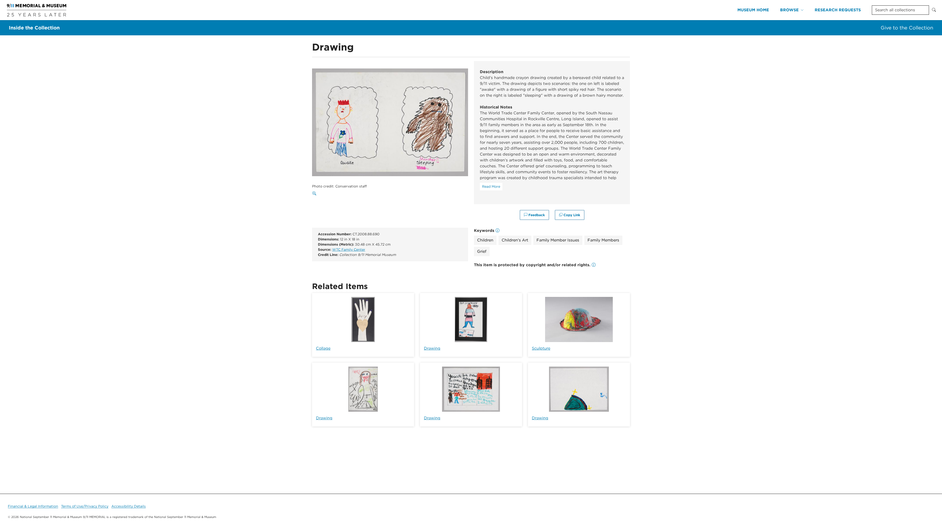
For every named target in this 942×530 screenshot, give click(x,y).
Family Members (603, 240)
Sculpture (541, 348)
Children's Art (515, 240)
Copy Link (571, 215)
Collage (323, 348)
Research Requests (838, 10)
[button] (594, 265)
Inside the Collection (34, 28)
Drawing (432, 348)
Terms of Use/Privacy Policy (84, 506)
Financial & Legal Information (33, 506)
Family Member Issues (557, 240)
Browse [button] (789, 10)
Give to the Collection (907, 28)
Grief (481, 251)
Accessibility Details (128, 506)
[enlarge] (315, 193)
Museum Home (753, 10)
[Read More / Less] (491, 186)
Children (485, 240)
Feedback (536, 215)
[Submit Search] (934, 10)
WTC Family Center (348, 250)
